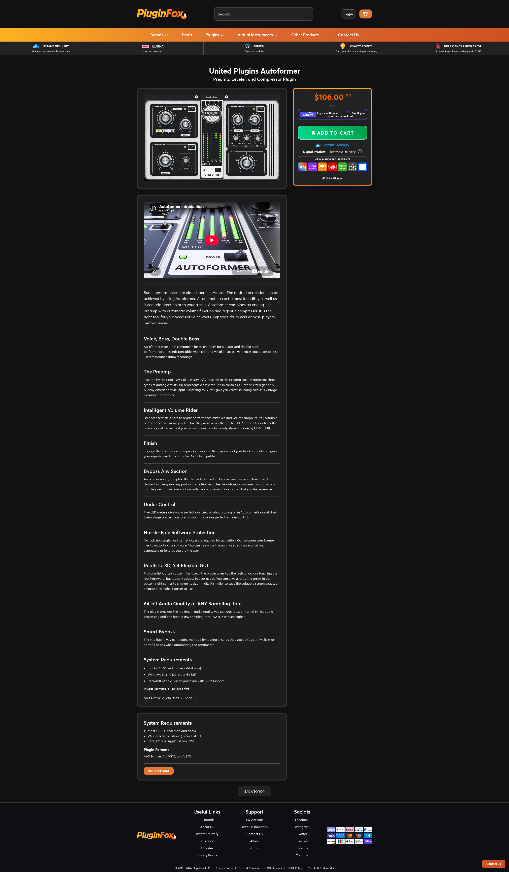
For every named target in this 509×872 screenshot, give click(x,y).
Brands (157, 34)
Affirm (258, 46)
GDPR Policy (274, 868)
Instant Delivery (55, 46)
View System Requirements (332, 159)
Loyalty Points (361, 46)
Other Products (306, 34)
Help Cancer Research (462, 46)
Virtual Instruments (256, 34)
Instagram (302, 827)
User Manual (159, 771)
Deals (187, 34)
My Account (254, 820)
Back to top (254, 791)
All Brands (206, 820)
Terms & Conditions (249, 868)
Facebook (302, 820)
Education (207, 841)
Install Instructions (254, 827)
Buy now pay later (152, 51)
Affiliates (206, 848)
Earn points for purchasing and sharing (356, 51)
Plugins (213, 34)
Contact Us (348, 34)
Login (348, 14)
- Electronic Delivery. (330, 152)
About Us (207, 827)
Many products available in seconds (51, 51)
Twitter (302, 834)
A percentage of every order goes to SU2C (458, 51)
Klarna (157, 46)
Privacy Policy (224, 868)
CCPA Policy (295, 868)
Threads (302, 848)
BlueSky (302, 841)
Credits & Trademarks (321, 868)
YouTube (302, 855)
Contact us (493, 863)
